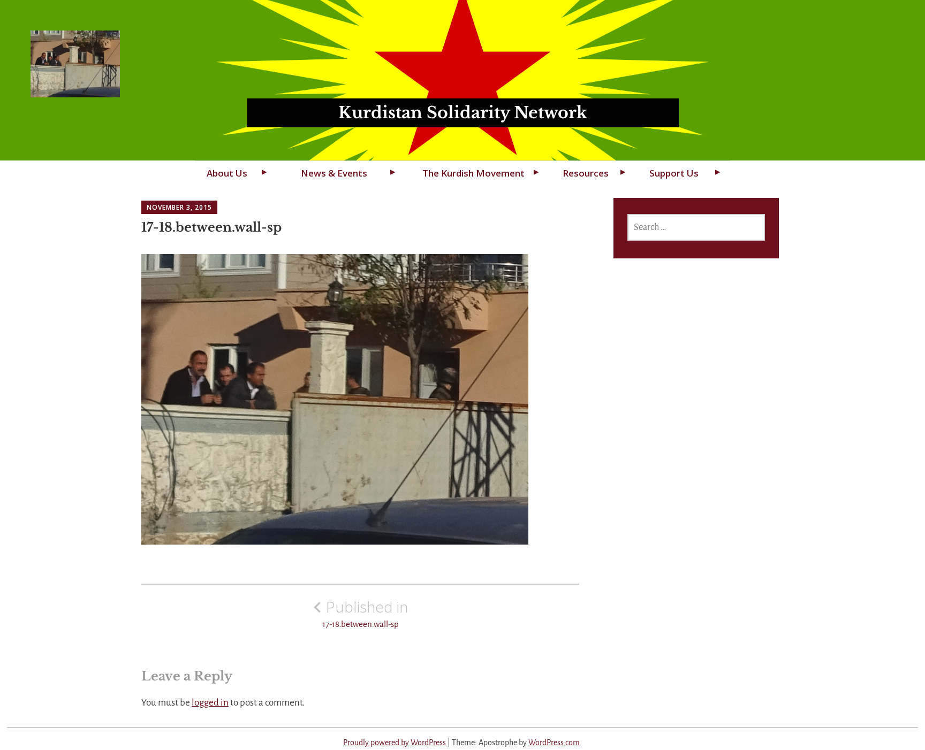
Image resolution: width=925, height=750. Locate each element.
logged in (210, 703)
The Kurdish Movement (473, 173)
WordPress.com (554, 742)
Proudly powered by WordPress (394, 742)
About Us (227, 173)
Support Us (674, 173)
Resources (586, 173)
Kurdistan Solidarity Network (462, 113)
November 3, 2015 (179, 207)
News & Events (334, 173)
